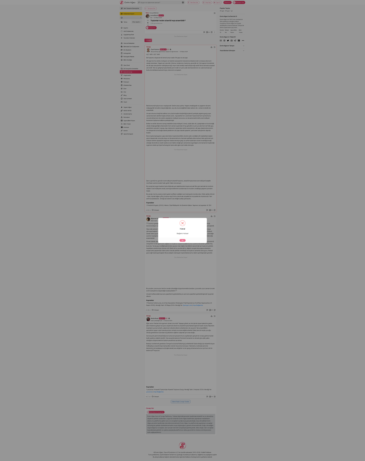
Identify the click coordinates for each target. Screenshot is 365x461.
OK (183, 240)
